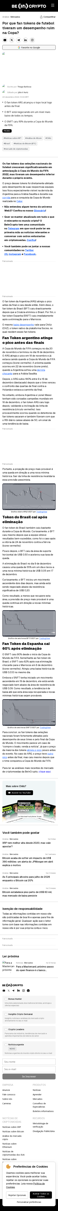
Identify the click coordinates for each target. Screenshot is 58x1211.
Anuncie (6, 1090)
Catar (19, 201)
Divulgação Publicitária (44, 1131)
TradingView (41, 512)
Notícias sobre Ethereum (9, 1145)
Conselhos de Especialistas (39, 1105)
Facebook (30, 254)
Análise (5, 17)
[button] (29, 1002)
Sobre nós (7, 1099)
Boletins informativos (43, 1111)
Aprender (37, 1094)
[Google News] (28, 990)
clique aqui (45, 771)
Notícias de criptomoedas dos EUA (13, 1153)
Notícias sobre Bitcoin (13, 1131)
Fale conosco (8, 1094)
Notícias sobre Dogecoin (9, 1161)
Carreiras (6, 1103)
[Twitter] (11, 40)
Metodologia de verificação (40, 1125)
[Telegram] (18, 40)
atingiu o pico (34, 750)
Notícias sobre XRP (11, 1127)
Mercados (15, 17)
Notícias (37, 1090)
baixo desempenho (23, 324)
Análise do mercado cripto (12, 1138)
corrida (6, 197)
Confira (31, 240)
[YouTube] (4, 40)
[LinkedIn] (25, 40)
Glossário (39, 210)
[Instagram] (32, 40)
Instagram (15, 254)
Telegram (13, 228)
